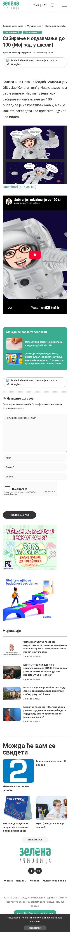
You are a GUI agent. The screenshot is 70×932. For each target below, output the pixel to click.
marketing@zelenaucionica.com (35, 913)
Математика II (32, 32)
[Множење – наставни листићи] (18, 771)
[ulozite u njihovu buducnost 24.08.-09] (30, 598)
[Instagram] (38, 871)
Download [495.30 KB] (19, 187)
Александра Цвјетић (20, 53)
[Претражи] (52, 5)
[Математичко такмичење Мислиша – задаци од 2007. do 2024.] (35, 344)
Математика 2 (12, 32)
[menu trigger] (62, 5)
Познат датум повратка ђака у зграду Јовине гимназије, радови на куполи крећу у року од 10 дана (44, 691)
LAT (44, 5)
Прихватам (35, 927)
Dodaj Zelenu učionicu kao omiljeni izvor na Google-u (34, 62)
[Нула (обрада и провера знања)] (51, 808)
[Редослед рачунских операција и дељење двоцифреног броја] (18, 808)
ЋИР (36, 5)
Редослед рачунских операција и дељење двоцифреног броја (15, 827)
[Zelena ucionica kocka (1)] (30, 547)
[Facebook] (31, 871)
